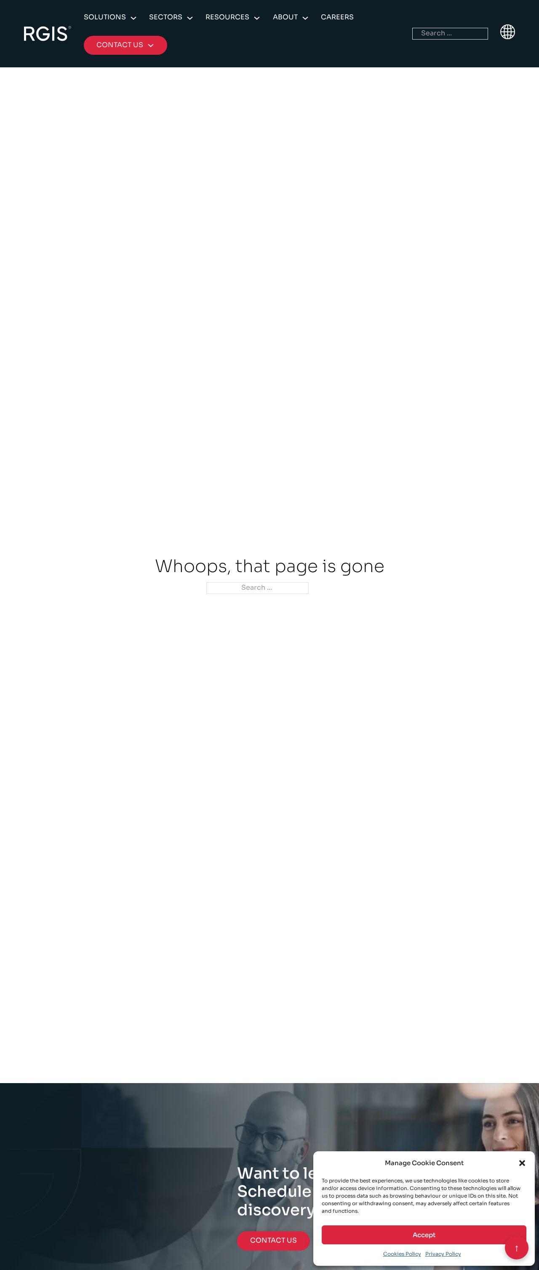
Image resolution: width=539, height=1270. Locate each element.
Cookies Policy (402, 1254)
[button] (522, 1163)
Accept (424, 1235)
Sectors (165, 17)
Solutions (105, 17)
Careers (337, 17)
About (285, 17)
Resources (227, 17)
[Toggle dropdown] (133, 18)
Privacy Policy (443, 1254)
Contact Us (273, 1240)
